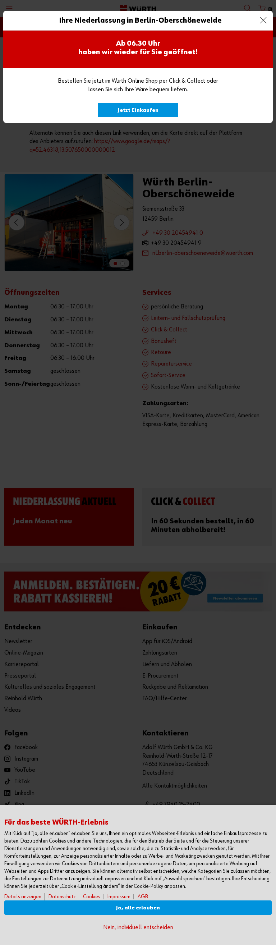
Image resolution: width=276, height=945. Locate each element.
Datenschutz (62, 896)
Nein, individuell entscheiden (138, 928)
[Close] (263, 20)
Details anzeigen (22, 896)
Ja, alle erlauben (138, 907)
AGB (143, 896)
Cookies (91, 896)
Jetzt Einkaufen (138, 110)
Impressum (118, 896)
